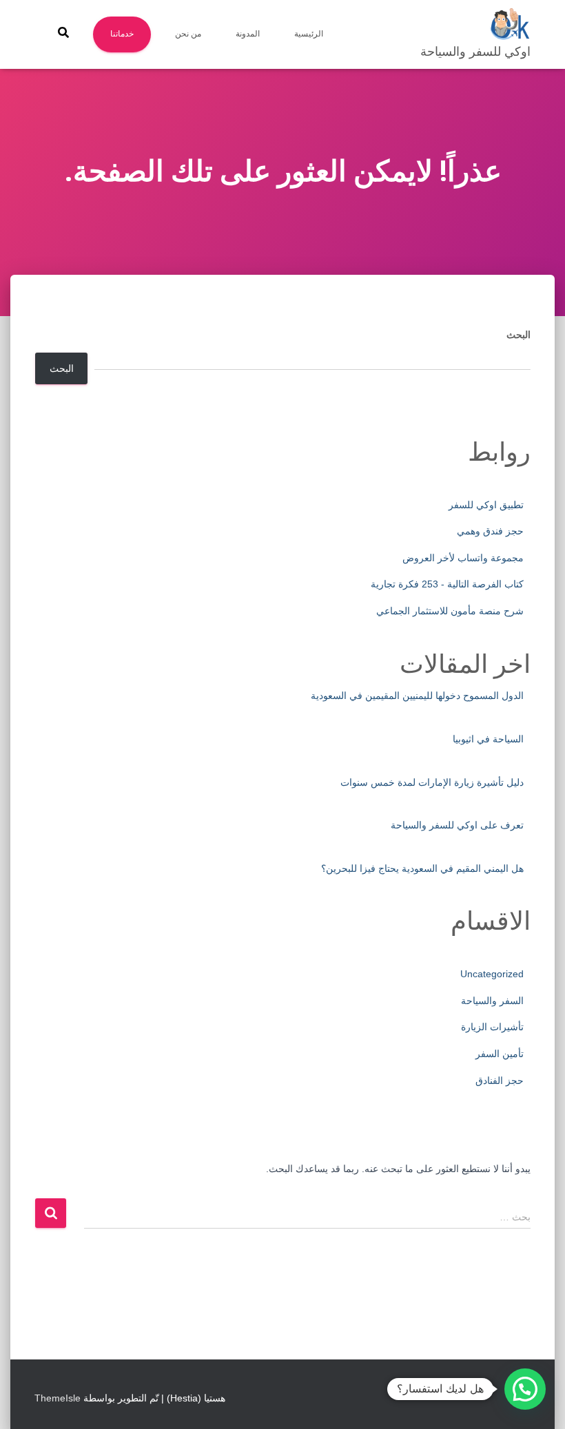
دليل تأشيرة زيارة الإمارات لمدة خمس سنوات (432, 782)
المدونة (248, 34)
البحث (518, 334)
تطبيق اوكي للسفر (486, 504)
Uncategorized (492, 973)
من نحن (188, 34)
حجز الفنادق (499, 1080)
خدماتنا (122, 34)
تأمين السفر (499, 1053)
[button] (525, 1389)
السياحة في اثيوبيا (488, 738)
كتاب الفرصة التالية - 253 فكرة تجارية (447, 584)
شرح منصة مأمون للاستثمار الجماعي (450, 610)
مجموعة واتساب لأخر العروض (463, 557)
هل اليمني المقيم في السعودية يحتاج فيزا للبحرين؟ (422, 868)
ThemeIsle (57, 1398)
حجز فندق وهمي (490, 530)
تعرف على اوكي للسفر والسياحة (457, 825)
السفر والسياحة (492, 1000)
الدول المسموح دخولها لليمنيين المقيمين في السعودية (417, 695)
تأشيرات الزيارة (492, 1026)
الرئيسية (308, 34)
